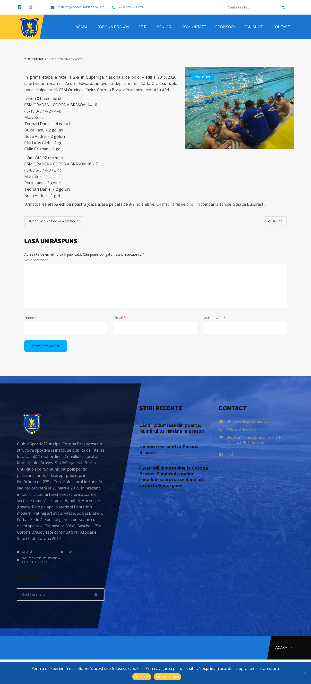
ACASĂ (27, 552)
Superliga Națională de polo (53, 221)
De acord (142, 677)
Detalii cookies (167, 677)
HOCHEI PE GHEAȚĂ (184, 420)
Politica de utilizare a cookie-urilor (41, 560)
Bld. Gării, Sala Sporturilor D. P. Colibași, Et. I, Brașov (254, 440)
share (277, 221)
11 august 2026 (151, 463)
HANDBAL (174, 442)
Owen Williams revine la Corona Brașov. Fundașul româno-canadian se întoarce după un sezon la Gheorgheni (173, 476)
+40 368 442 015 (130, 7)
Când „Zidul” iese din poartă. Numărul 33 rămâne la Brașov (171, 428)
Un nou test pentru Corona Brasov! (169, 449)
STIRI (69, 552)
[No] (304, 672)
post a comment (46, 346)
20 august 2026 (152, 420)
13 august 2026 (151, 442)
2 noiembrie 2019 (37, 59)
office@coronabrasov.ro (80, 7)
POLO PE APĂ (202, 77)
